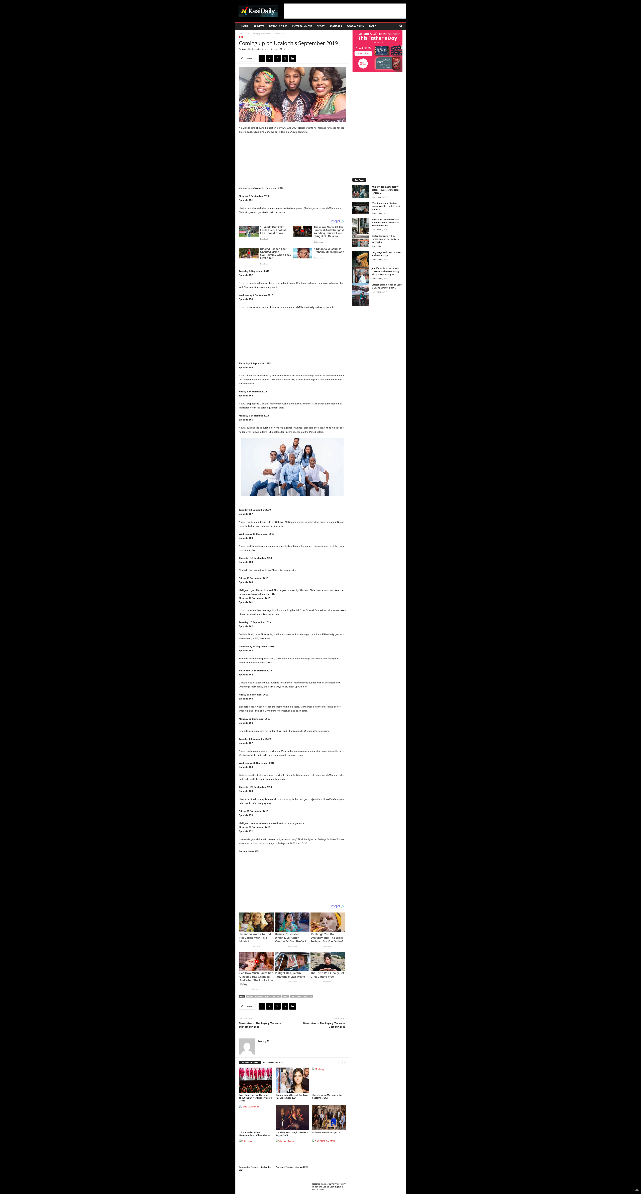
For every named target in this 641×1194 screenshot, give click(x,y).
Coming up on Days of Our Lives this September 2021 (292, 1096)
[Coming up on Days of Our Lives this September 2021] (292, 1080)
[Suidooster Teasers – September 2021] (255, 1152)
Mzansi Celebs (278, 26)
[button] (400, 26)
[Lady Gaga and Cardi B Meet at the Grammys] (360, 263)
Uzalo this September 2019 (301, 996)
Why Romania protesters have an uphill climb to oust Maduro (386, 206)
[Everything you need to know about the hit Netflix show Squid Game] (255, 1080)
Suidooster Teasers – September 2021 (255, 1168)
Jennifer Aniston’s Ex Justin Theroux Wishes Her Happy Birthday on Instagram (385, 271)
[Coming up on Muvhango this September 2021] (329, 1080)
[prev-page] (340, 1062)
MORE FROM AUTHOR (273, 1062)
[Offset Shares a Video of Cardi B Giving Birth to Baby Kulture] (360, 294)
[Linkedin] (292, 58)
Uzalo (285, 996)
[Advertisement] (345, 11)
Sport (321, 26)
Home (245, 26)
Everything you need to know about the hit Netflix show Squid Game (255, 1097)
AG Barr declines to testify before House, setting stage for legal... (385, 189)
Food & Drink (355, 26)
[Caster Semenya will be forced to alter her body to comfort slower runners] (360, 240)
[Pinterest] (277, 58)
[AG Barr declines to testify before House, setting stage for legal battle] (360, 191)
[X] (269, 58)
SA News (259, 26)
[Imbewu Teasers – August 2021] (329, 1117)
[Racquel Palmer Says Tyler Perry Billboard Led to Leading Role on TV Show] (329, 1160)
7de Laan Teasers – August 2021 (292, 1166)
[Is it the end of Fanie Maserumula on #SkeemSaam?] (255, 1117)
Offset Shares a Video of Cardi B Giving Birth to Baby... (387, 286)
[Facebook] (262, 58)
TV (248, 33)
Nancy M (246, 49)
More (372, 26)
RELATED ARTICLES (250, 1062)
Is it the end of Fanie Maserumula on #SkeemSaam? (255, 1134)
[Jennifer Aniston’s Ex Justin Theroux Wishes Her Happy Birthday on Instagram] (360, 279)
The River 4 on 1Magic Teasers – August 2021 (292, 1134)
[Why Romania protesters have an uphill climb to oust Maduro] (360, 208)
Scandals (336, 26)
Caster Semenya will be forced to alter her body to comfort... (385, 238)
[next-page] (344, 1062)
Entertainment (302, 26)
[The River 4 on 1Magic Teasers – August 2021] (292, 1117)
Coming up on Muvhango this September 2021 (327, 1096)
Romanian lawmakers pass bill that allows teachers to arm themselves (385, 222)
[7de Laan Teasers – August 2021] (292, 1152)
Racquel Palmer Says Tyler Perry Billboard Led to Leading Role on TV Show (329, 1186)
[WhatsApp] (285, 58)
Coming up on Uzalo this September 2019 (263, 996)
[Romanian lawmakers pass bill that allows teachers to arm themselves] (360, 230)
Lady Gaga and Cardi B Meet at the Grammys (386, 254)
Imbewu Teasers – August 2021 (328, 1132)
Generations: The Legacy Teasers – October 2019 (324, 1024)
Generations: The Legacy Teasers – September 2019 (260, 1024)
